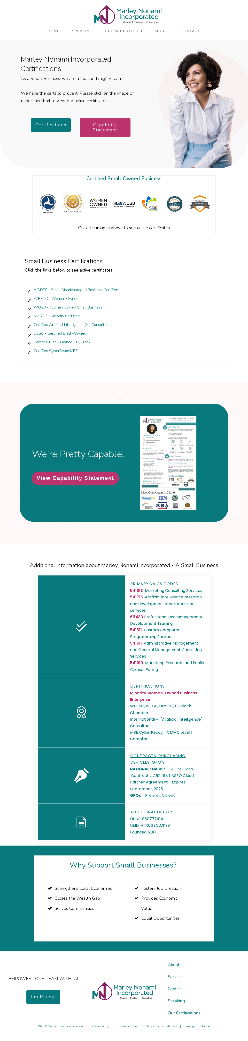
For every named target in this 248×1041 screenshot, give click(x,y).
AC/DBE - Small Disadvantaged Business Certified (76, 290)
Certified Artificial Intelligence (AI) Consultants (73, 324)
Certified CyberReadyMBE (56, 350)
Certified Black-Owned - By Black (62, 342)
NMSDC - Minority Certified (57, 316)
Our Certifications (184, 1013)
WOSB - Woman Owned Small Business (68, 307)
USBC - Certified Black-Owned (60, 333)
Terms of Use (128, 1026)
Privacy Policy (100, 1026)
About (173, 965)
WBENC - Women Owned (56, 298)
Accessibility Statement (161, 1026)
